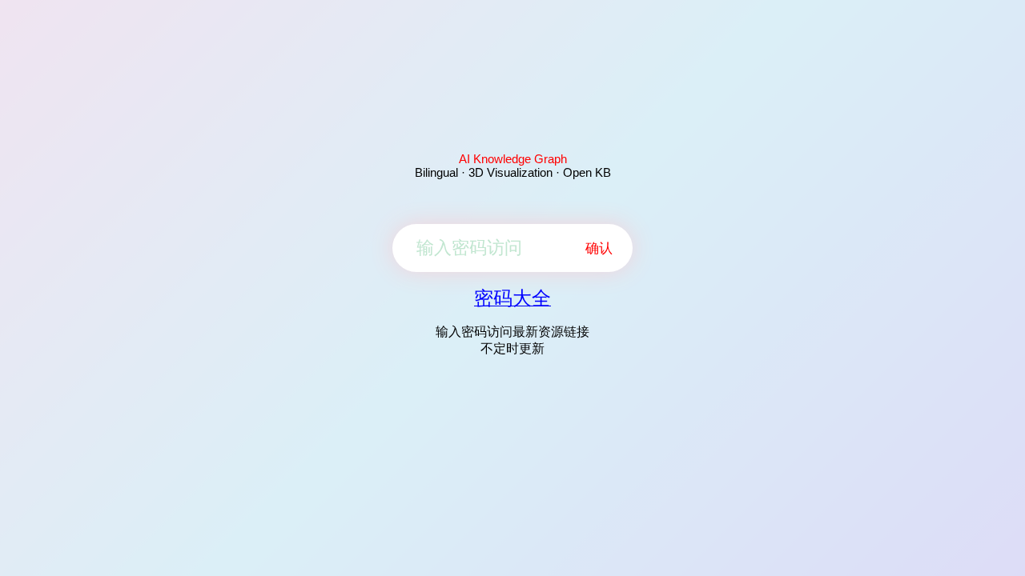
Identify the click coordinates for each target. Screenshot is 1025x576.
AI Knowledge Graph (513, 159)
